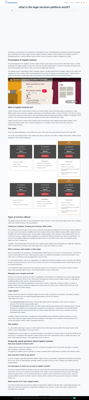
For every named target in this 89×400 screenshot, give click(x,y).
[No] (87, 398)
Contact (77, 2)
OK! (74, 398)
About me (66, 2)
